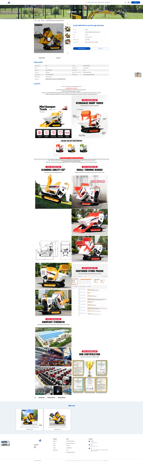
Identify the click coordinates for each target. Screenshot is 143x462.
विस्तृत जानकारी (42, 58)
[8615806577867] (35, 447)
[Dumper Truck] (49, 38)
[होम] (40, 441)
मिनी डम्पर (42, 20)
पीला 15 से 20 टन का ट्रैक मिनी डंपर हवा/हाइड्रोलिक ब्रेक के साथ (29, 427)
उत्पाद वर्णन (58, 58)
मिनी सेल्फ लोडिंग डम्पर (61, 397)
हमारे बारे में (89, 2)
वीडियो (99, 2)
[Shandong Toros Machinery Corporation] (9, 2)
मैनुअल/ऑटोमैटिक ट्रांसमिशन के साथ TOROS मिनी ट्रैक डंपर (57, 427)
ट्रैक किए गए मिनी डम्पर (51, 397)
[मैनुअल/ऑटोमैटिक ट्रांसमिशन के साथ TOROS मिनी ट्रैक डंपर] (57, 417)
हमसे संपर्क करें (107, 2)
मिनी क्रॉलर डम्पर (41, 397)
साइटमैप (40, 460)
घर (86, 2)
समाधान (96, 2)
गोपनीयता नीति (36, 460)
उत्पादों (93, 2)
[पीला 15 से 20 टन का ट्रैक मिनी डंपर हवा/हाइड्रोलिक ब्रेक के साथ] (29, 417)
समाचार (102, 2)
